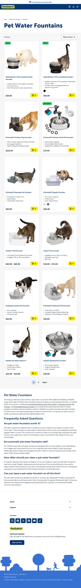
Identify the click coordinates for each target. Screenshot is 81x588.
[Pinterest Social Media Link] (28, 520)
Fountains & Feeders (14, 19)
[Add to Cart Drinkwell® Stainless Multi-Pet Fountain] (71, 150)
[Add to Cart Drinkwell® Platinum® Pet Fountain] (71, 318)
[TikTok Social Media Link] (40, 520)
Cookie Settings (68, 580)
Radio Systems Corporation (17, 574)
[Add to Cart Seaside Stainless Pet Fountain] (71, 373)
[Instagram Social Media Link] (12, 520)
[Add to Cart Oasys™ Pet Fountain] (71, 264)
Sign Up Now (17, 542)
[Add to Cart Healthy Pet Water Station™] (34, 373)
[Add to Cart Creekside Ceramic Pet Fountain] (34, 318)
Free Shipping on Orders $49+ (42, 2)
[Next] (72, 2)
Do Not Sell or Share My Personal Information (46, 580)
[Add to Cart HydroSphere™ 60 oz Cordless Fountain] (71, 95)
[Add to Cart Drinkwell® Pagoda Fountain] (71, 209)
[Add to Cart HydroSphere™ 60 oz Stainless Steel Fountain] (34, 95)
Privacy (7, 580)
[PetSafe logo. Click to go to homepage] (8, 6)
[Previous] (9, 2)
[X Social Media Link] (23, 520)
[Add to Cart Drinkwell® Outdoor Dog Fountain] (34, 150)
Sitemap (28, 580)
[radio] (44, 91)
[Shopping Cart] (70, 7)
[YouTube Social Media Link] (34, 520)
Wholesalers (14, 580)
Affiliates (22, 580)
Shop (5, 19)
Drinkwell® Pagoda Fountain (24, 407)
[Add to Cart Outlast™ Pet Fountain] (34, 264)
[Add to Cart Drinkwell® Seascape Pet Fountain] (34, 209)
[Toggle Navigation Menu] (77, 7)
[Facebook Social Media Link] (17, 520)
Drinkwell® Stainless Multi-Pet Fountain (43, 404)
